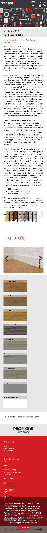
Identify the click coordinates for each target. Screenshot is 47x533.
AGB (5, 461)
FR (45, 2)
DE (40, 2)
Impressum (8, 451)
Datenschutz (8, 448)
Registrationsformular (12, 472)
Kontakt (6, 446)
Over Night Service (11, 459)
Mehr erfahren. (30, 522)
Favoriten (7, 474)
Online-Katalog (9, 469)
